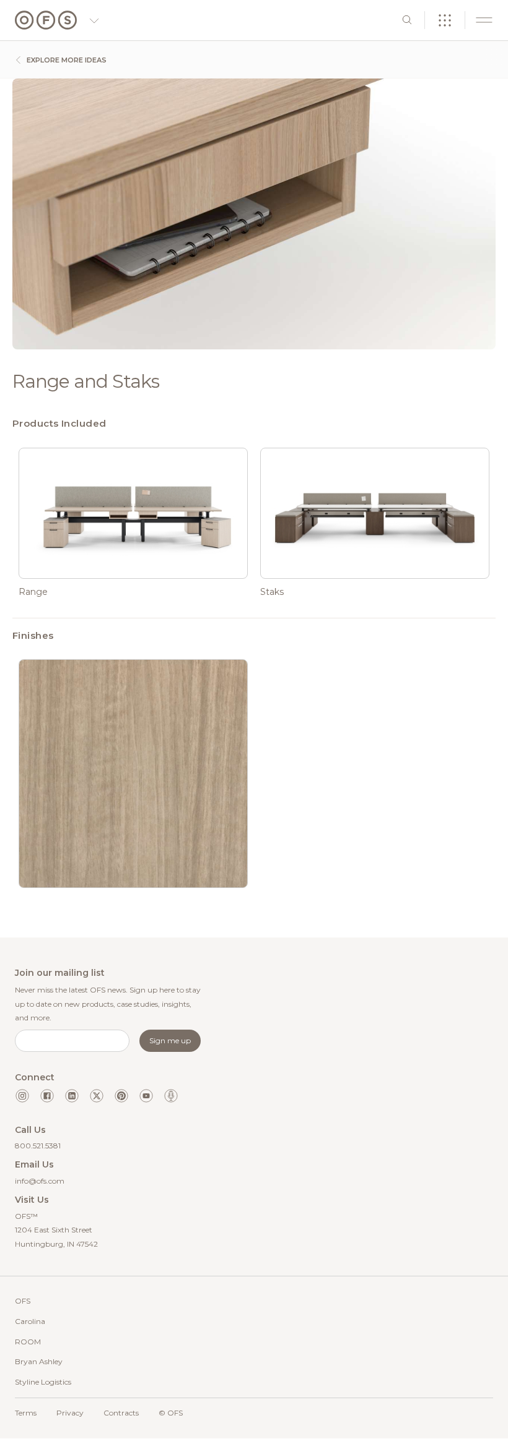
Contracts (121, 1412)
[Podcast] (171, 1095)
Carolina (30, 1321)
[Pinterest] (121, 1095)
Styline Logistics (43, 1381)
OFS (22, 1300)
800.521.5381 (38, 1145)
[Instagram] (22, 1095)
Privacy (70, 1412)
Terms (26, 1412)
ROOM (28, 1341)
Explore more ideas (66, 60)
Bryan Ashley (39, 1361)
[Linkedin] (71, 1095)
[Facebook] (47, 1095)
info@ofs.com (39, 1180)
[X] (96, 1095)
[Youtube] (146, 1095)
